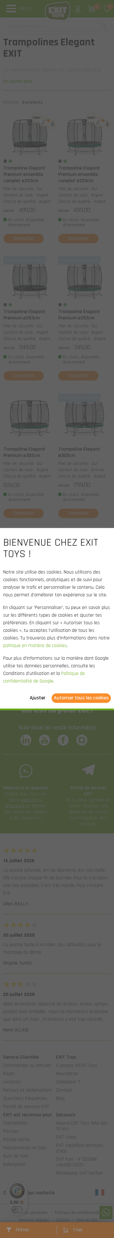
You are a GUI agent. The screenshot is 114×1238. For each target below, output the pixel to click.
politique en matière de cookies (35, 645)
